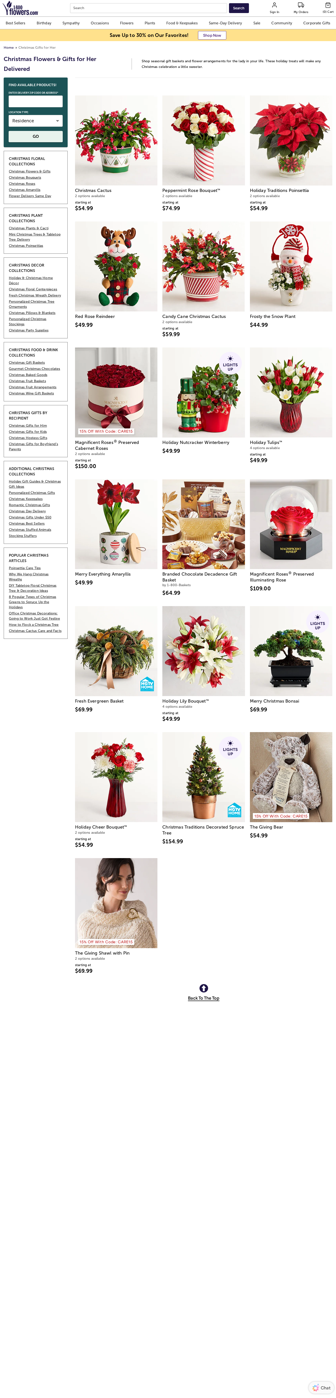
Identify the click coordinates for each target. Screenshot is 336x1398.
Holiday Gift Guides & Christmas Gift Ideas (35, 484)
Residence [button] (23, 120)
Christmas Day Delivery (27, 511)
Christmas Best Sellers (27, 523)
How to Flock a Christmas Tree (34, 625)
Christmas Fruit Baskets (27, 381)
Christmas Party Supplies (28, 330)
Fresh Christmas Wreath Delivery (35, 295)
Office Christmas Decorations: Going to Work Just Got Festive (34, 616)
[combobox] (149, 8)
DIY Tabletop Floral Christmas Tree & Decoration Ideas (33, 588)
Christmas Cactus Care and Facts (35, 631)
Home (9, 47)
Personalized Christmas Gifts (32, 493)
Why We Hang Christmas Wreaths (28, 576)
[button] (15, 23)
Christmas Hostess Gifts (28, 438)
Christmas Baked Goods (28, 375)
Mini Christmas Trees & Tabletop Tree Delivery (35, 237)
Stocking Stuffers (23, 536)
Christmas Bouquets (25, 177)
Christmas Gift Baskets (27, 362)
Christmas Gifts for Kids (28, 432)
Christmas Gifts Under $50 (30, 517)
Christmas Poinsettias (26, 246)
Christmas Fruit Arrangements (32, 387)
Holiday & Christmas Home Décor (31, 280)
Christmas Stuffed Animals (30, 530)
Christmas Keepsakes (26, 499)
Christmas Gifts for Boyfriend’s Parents (33, 446)
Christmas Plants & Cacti (28, 228)
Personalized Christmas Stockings (27, 321)
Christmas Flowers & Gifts (29, 171)
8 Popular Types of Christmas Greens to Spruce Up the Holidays (32, 602)
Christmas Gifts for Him (28, 425)
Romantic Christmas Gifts (29, 505)
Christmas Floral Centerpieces (33, 289)
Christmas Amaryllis (24, 190)
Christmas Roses (22, 184)
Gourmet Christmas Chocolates (34, 369)
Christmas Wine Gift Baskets (31, 393)
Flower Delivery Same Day (30, 196)
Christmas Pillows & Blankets (32, 313)
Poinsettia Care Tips (25, 568)
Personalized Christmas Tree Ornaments (31, 304)
